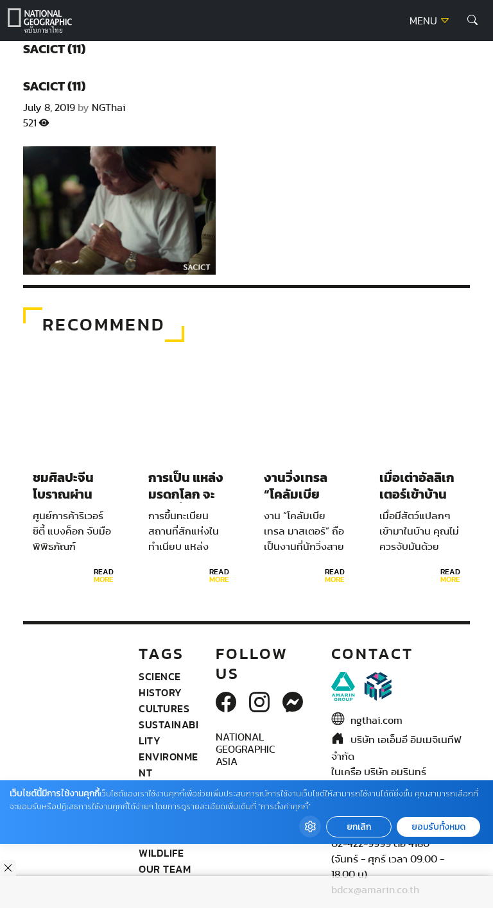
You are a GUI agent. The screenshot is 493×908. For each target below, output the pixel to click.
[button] (472, 20)
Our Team (165, 869)
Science (160, 676)
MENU (425, 21)
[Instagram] (259, 703)
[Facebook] (226, 703)
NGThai (109, 108)
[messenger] (292, 703)
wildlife (161, 853)
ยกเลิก (359, 827)
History (160, 692)
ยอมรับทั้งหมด (438, 827)
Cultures (164, 708)
